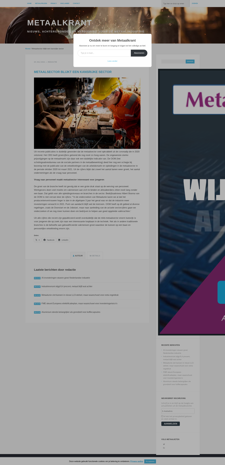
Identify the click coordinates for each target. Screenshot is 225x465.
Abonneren (139, 53)
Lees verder (112, 61)
